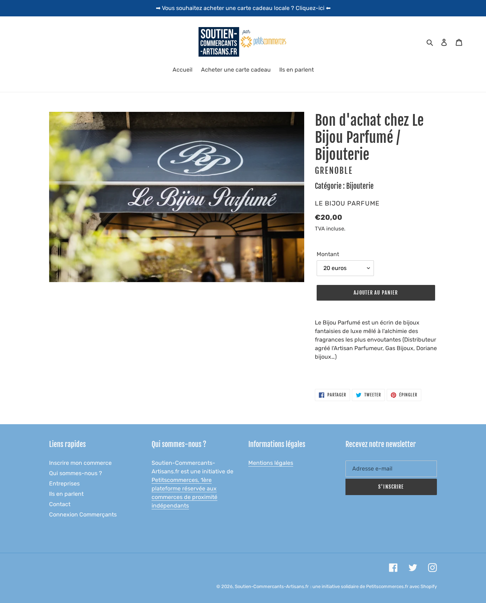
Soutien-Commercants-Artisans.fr (272, 586)
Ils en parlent (66, 493)
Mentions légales (270, 462)
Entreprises (64, 483)
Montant (328, 254)
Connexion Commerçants (83, 514)
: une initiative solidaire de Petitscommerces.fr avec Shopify (373, 586)
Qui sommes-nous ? (75, 473)
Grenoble (334, 171)
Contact (59, 504)
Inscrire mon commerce (80, 462)
